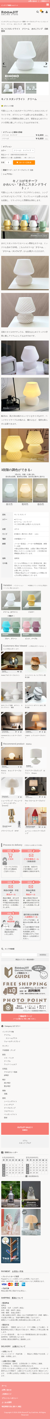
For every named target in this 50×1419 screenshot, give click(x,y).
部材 (5, 1118)
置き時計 (7, 1086)
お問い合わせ (32, 1)
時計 (4, 1080)
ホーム (4, 1386)
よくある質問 (7, 1402)
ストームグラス (11, 1038)
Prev (4, 66)
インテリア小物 (8, 1032)
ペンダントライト (10, 1114)
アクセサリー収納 (10, 1072)
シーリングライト (10, 1101)
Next (45, 66)
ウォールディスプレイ (12, 1041)
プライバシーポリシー (10, 1398)
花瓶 (5, 1094)
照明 (4, 1098)
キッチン (5, 1046)
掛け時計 (7, 1083)
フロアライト (9, 1111)
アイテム (7, 1035)
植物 (4, 1090)
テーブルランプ (23, 170)
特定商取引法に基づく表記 (11, 1406)
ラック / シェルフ (10, 1064)
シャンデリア (9, 1105)
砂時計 (6, 1075)
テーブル (7, 1061)
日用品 (4, 1069)
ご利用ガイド (44, 1)
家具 (4, 1055)
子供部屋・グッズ (8, 1050)
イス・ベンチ (9, 1058)
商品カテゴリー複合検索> (25, 959)
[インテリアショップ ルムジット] (10, 13)
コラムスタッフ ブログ (25, 1142)
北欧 (31, 170)
